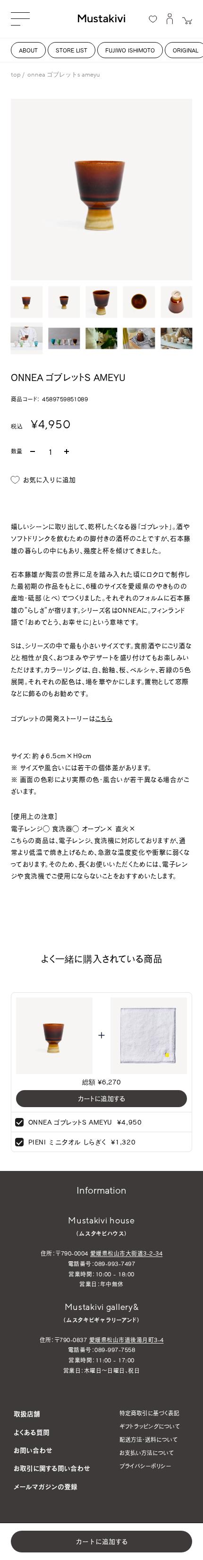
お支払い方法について (146, 1452)
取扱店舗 (27, 1414)
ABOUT (28, 50)
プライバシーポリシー (145, 1466)
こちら (104, 718)
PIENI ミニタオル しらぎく (67, 1142)
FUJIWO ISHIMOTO (130, 50)
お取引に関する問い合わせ (52, 1468)
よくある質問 (32, 1432)
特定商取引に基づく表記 (149, 1413)
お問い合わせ (33, 1450)
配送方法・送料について (148, 1439)
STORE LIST (71, 50)
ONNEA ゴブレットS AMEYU (70, 1122)
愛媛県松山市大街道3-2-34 (126, 1253)
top (16, 74)
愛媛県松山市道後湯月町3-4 (126, 1339)
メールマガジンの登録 (45, 1486)
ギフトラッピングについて (149, 1426)
